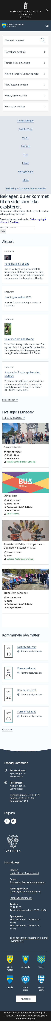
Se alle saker (8, 399)
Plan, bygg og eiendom (16, 84)
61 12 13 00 (15, 907)
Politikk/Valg (25, 129)
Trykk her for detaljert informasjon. (22, 1015)
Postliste (25, 146)
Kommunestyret (26, 646)
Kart (25, 154)
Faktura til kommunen (21, 897)
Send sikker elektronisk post (24, 872)
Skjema (25, 137)
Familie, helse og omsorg (17, 62)
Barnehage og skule (15, 51)
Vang (41, 967)
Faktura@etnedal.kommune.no (25, 891)
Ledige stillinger (25, 120)
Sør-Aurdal (25, 967)
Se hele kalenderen (12, 417)
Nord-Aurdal (10, 968)
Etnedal (9, 987)
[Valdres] (12, 843)
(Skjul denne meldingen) (31, 1017)
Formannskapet (26, 668)
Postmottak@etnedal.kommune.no (27, 882)
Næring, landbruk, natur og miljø (22, 73)
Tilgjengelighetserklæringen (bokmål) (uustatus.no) (29, 939)
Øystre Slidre (41, 988)
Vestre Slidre (25, 988)
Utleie (26, 179)
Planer (25, 162)
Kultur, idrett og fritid (16, 95)
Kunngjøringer (25, 171)
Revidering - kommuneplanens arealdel (26, 188)
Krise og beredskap (15, 106)
